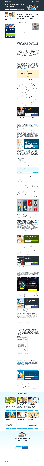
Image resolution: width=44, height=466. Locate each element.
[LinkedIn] (36, 460)
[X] (33, 460)
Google (8, 36)
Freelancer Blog (21, 456)
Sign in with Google (10, 9)
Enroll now (36, 305)
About (34, 1)
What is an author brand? (9, 20)
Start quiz (27, 76)
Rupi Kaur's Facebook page (24, 353)
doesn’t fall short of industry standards (23, 230)
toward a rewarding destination (21, 68)
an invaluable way (24, 273)
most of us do (19, 215)
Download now (35, 262)
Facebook (12, 36)
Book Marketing (20, 12)
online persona (19, 53)
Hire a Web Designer (8, 457)
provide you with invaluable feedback (25, 100)
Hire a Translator (7, 456)
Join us (37, 1)
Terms (6, 462)
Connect (25, 1)
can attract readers (26, 85)
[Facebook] (37, 460)
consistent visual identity (26, 254)
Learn (28, 1)
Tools (30, 1)
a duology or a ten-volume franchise (32, 124)
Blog (32, 1)
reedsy (8, 1)
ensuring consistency (28, 151)
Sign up (18, 9)
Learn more (22, 9)
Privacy (8, 462)
